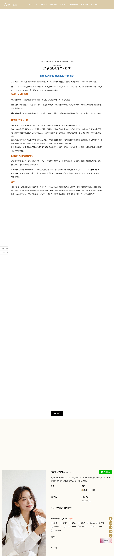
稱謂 (83, 486)
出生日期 (85, 497)
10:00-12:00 (57, 526)
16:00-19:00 (84, 526)
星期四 (83, 523)
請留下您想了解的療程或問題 (61, 508)
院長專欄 (56, 62)
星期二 (65, 523)
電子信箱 (54, 547)
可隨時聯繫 (57, 530)
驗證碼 (53, 536)
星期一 (55, 523)
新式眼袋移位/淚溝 (67, 62)
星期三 (74, 523)
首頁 (42, 62)
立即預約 (106, 472)
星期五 (92, 523)
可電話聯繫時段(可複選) (62, 518)
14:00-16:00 (71, 526)
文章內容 (5, 248)
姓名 (53, 486)
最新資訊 (48, 62)
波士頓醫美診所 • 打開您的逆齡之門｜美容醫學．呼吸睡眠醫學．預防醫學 (11, 4)
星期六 (101, 523)
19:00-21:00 (97, 526)
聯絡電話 (54, 497)
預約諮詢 (5, 252)
